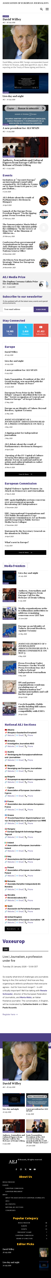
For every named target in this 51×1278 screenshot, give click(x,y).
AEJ (4, 22)
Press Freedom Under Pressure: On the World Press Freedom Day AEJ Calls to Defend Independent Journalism (32, 668)
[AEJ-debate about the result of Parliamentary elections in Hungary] (43, 200)
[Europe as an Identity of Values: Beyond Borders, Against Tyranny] (9, 630)
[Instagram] (20, 1169)
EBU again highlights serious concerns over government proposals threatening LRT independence (25, 502)
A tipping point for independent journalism (21, 434)
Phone (30, 735)
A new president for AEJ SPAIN (21, 128)
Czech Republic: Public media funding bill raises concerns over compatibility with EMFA (32, 708)
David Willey (12, 19)
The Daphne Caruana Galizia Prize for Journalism (20, 282)
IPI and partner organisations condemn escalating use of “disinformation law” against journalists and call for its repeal (33, 688)
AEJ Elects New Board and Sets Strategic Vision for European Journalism (19, 262)
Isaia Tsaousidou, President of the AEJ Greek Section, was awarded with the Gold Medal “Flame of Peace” (25, 381)
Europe (5, 16)
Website (10, 735)
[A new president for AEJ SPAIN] (25, 115)
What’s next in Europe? (17, 542)
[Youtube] (34, 1169)
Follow (25, 325)
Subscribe (41, 309)
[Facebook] (16, 1169)
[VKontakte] (30, 1169)
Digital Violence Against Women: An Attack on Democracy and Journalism (24, 490)
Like (10, 325)
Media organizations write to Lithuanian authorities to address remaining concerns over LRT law (33, 612)
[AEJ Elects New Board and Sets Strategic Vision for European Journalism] (43, 263)
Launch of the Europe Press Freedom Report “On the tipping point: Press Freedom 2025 (19, 213)
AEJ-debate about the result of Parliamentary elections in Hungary (18, 199)
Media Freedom (8, 156)
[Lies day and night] (25, 83)
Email (21, 735)
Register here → (10, 1014)
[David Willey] (25, 42)
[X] (25, 1169)
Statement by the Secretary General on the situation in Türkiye (25, 532)
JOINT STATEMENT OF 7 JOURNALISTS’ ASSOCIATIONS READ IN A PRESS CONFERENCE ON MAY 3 (24, 421)
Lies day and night (13, 96)
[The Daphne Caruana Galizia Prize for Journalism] (43, 284)
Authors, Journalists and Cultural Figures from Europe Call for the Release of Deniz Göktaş (23, 163)
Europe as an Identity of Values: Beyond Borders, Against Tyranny (25, 409)
